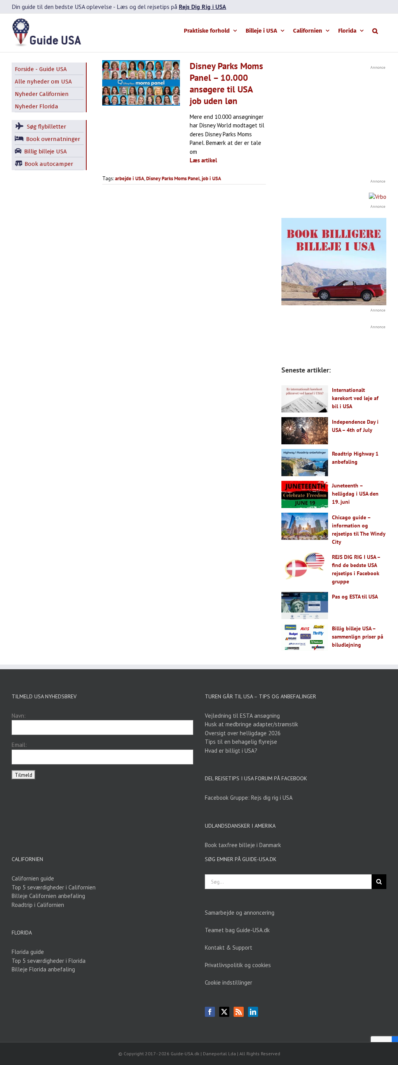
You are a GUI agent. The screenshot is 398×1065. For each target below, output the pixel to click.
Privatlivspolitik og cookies (238, 965)
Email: (19, 744)
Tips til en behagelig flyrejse (241, 741)
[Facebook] (210, 1012)
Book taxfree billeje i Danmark (243, 845)
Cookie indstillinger (228, 982)
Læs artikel (203, 160)
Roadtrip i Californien (38, 904)
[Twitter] (224, 1012)
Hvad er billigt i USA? (231, 750)
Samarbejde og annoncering (239, 912)
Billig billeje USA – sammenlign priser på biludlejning (357, 636)
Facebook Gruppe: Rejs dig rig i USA (249, 797)
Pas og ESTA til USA (355, 596)
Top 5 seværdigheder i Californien (54, 887)
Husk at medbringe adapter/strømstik (251, 724)
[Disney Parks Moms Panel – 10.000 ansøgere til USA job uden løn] (141, 83)
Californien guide (33, 878)
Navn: (19, 715)
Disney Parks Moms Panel (173, 178)
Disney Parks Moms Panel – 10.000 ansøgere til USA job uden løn (226, 83)
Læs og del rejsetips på (171, 6)
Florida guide (28, 951)
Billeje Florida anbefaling (43, 969)
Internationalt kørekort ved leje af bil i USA (355, 398)
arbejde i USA (129, 178)
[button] (375, 30)
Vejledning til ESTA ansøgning (242, 715)
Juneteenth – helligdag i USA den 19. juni (355, 493)
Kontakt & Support (228, 947)
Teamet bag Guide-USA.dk (237, 930)
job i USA (211, 178)
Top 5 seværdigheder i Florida (49, 960)
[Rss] (239, 1012)
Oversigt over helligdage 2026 (243, 733)
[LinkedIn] (253, 1012)
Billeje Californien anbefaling (48, 896)
